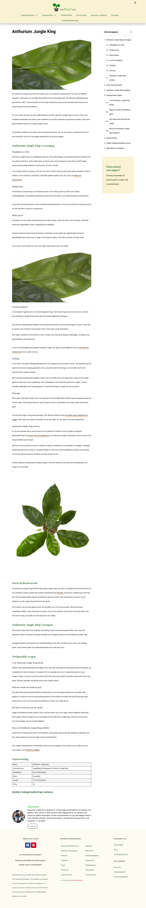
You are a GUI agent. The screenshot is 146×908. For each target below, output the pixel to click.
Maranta (60, 593)
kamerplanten (28, 15)
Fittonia (64, 856)
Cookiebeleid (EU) (121, 854)
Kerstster (64, 870)
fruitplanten (66, 15)
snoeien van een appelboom (38, 435)
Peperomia (89, 860)
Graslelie (64, 860)
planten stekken (99, 15)
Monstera (89, 851)
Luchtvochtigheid (115, 60)
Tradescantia (90, 875)
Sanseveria (89, 870)
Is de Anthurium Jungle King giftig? (119, 102)
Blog (116, 850)
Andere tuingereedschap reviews (118, 143)
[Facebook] (27, 845)
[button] (131, 32)
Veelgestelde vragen (114, 95)
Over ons (117, 867)
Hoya (63, 865)
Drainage (112, 71)
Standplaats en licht (116, 45)
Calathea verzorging (69, 851)
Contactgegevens (121, 877)
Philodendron (90, 865)
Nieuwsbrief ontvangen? (115, 148)
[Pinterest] (33, 845)
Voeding (112, 65)
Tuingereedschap (70, 20)
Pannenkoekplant (92, 856)
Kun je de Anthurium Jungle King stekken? (119, 131)
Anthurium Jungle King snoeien (117, 78)
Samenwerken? (120, 872)
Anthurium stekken (33, 750)
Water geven (114, 55)
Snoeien (115, 15)
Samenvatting (111, 138)
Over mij (33, 826)
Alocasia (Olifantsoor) (70, 846)
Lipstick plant (66, 875)
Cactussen (81, 15)
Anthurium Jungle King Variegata (118, 90)
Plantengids (118, 845)
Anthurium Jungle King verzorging (118, 40)
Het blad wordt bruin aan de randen (119, 121)
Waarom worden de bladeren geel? (120, 112)
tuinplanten (47, 15)
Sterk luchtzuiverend (114, 85)
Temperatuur (114, 50)
